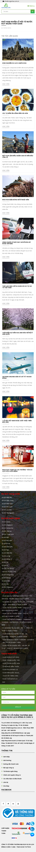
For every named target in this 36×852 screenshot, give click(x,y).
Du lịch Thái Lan (7, 531)
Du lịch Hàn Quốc (7, 547)
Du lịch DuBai (6, 581)
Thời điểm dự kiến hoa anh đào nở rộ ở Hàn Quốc (17, 333)
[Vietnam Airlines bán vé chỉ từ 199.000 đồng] (18, 363)
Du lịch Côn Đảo (7, 510)
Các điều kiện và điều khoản (12, 778)
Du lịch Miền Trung (7, 500)
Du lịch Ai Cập (6, 556)
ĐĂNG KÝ (18, 707)
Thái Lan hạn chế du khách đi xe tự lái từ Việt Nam (17, 287)
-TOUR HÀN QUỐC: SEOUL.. (11, 673)
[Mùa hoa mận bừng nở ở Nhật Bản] (18, 186)
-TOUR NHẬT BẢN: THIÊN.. (10, 666)
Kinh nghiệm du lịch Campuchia (14, 63)
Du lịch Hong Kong (8, 575)
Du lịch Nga (5, 550)
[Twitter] (8, 804)
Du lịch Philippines (7, 587)
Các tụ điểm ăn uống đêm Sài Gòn (15, 113)
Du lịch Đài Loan (7, 540)
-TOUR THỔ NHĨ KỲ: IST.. (10, 679)
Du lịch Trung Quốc (8, 534)
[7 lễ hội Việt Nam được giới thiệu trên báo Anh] (18, 407)
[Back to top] (32, 840)
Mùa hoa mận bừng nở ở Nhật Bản (15, 199)
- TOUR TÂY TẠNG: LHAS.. (10, 676)
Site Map (6, 786)
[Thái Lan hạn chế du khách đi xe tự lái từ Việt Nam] (18, 272)
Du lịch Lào (5, 584)
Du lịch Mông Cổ (7, 559)
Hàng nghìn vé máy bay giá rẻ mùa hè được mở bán (16, 243)
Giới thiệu (6, 757)
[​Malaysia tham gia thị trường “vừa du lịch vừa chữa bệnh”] (18, 456)
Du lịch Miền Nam (7, 503)
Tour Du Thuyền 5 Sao (9, 571)
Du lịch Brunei (6, 522)
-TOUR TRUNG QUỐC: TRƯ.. (11, 660)
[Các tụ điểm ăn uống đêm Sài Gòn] (18, 99)
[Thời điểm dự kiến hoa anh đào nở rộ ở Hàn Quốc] (18, 319)
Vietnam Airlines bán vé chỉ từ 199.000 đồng (16, 377)
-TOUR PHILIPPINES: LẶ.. (10, 669)
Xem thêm (5, 84)
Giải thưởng (7, 760)
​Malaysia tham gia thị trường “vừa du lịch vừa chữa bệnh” (17, 470)
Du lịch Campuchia (7, 528)
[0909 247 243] (32, 823)
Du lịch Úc (5, 565)
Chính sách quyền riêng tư (12, 775)
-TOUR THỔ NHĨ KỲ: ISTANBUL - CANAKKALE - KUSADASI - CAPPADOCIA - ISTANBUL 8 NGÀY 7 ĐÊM (17, 622)
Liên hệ (5, 782)
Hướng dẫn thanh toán (11, 764)
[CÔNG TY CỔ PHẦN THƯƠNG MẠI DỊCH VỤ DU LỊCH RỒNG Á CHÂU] (6, 6)
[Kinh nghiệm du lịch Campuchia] (18, 49)
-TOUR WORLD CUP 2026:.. (10, 657)
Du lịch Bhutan (6, 578)
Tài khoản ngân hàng (10, 771)
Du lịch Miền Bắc (7, 497)
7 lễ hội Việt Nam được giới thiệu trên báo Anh (17, 421)
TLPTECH (28, 847)
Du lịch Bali (5, 537)
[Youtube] (18, 804)
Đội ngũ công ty (8, 768)
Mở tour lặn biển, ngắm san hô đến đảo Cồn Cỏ (17, 156)
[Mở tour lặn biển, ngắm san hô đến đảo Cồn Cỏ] (18, 142)
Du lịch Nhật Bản (7, 553)
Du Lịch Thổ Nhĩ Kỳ (8, 568)
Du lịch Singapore (7, 525)
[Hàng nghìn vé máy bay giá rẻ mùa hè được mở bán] (18, 228)
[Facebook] (3, 804)
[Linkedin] (13, 804)
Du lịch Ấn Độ (6, 543)
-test (3, 682)
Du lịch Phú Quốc (7, 507)
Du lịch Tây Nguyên (8, 513)
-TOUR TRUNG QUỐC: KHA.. (11, 663)
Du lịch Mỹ (5, 562)
